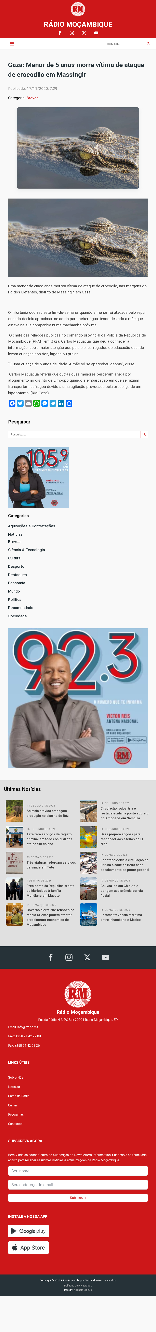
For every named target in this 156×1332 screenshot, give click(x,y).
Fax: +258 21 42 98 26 (24, 1046)
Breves (32, 98)
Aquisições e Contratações (31, 526)
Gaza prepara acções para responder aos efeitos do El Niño (122, 839)
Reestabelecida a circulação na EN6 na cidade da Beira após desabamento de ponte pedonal (125, 865)
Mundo (14, 591)
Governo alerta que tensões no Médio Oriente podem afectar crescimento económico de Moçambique (50, 917)
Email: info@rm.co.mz (23, 1027)
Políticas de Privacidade (78, 1285)
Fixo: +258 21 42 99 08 (24, 1036)
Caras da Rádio (18, 1096)
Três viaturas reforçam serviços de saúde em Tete (51, 865)
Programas (16, 1114)
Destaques (17, 574)
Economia (16, 583)
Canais (13, 1105)
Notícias (15, 534)
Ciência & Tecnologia (26, 549)
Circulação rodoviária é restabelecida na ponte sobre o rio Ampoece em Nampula (124, 813)
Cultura (14, 558)
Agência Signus (82, 1289)
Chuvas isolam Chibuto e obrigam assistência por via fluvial (122, 891)
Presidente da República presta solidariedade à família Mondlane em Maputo (50, 891)
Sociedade (17, 616)
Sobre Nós (15, 1077)
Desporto (16, 566)
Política (14, 599)
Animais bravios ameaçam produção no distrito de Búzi (48, 813)
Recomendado (20, 607)
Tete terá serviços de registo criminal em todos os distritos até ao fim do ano (49, 839)
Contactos (15, 1124)
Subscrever (78, 1198)
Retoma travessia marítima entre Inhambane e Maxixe (121, 917)
